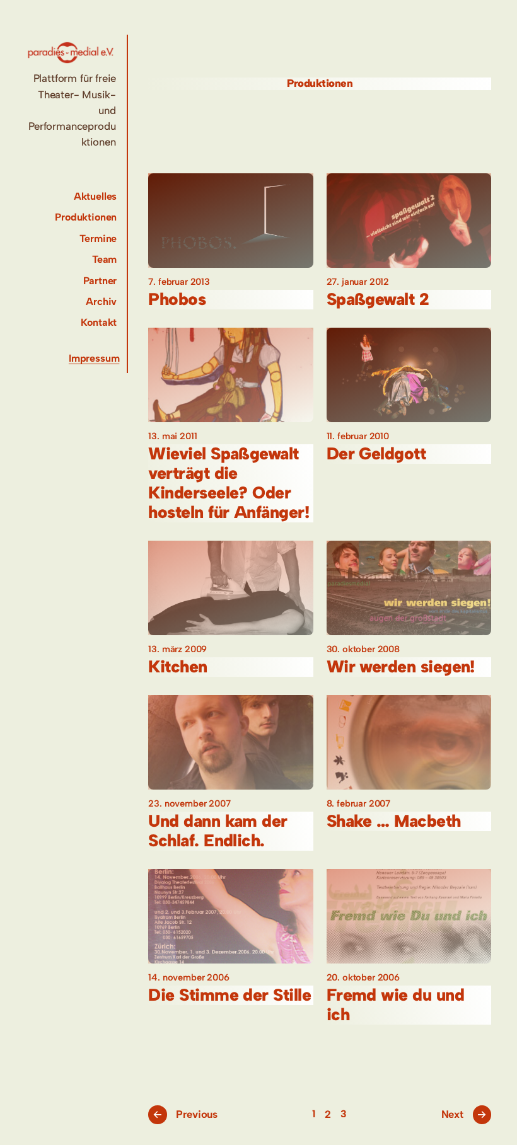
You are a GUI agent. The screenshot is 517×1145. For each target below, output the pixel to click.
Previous (185, 1114)
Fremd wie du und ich (395, 1005)
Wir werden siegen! (401, 667)
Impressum (94, 358)
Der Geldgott (376, 454)
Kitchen (177, 667)
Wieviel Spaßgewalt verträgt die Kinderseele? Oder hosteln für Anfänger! (228, 483)
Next (464, 1114)
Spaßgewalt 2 (378, 299)
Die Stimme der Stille (229, 995)
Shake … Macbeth (394, 821)
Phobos (177, 299)
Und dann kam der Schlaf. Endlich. (217, 831)
